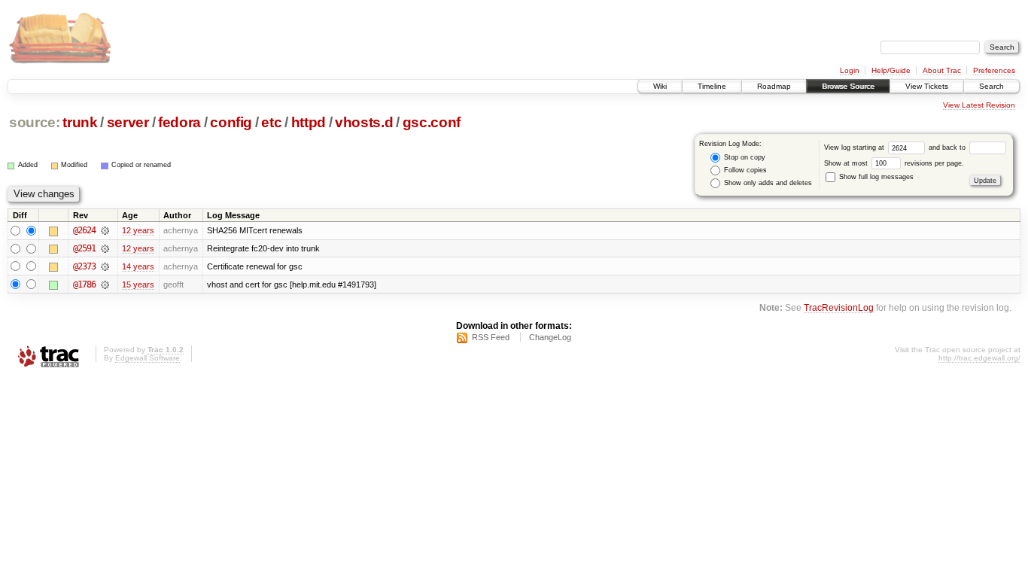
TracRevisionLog (839, 307)
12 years (138, 230)
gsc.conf (432, 122)
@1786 (84, 284)
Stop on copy (743, 157)
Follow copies (744, 170)
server (128, 122)
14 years (138, 266)
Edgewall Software (147, 358)
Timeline (712, 86)
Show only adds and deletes (767, 183)
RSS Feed (490, 337)
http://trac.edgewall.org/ (979, 358)
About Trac (942, 70)
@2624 (84, 230)
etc (271, 122)
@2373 (84, 266)
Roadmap (774, 86)
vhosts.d (364, 122)
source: (34, 122)
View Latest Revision (979, 105)
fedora (179, 122)
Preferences (994, 70)
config (231, 122)
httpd (308, 122)
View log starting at (855, 147)
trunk (79, 122)
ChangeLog (550, 337)
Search (991, 86)
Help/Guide (891, 70)
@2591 (84, 248)
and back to (948, 147)
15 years (138, 284)
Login (849, 70)
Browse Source (848, 86)
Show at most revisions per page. (894, 163)
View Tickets (926, 86)
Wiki (660, 86)
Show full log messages (875, 177)
